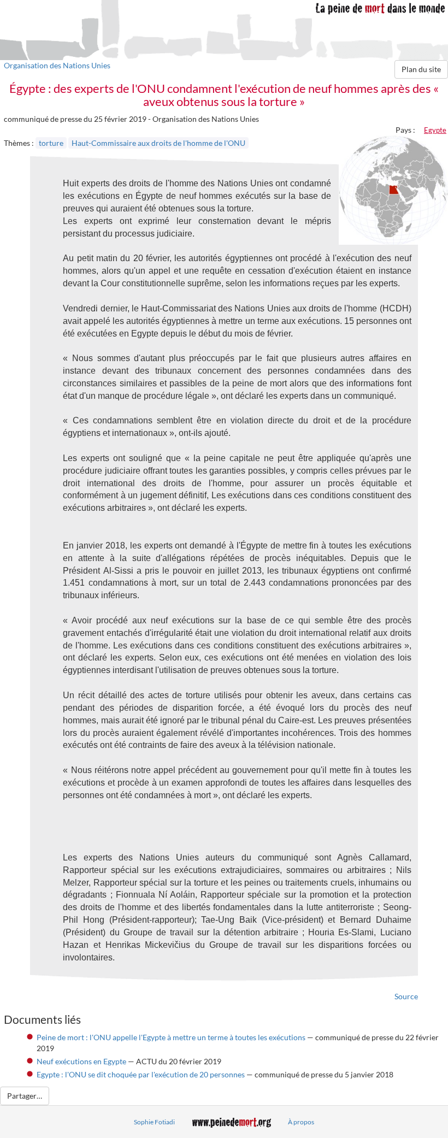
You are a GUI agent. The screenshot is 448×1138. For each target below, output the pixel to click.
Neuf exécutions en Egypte (81, 1061)
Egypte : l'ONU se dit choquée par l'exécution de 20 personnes (141, 1074)
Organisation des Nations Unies (57, 65)
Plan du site (421, 69)
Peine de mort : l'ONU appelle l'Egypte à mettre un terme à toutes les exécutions (171, 1037)
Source (406, 996)
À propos (301, 1122)
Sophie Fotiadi (154, 1122)
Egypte (435, 130)
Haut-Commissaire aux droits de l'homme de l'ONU (158, 143)
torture (51, 143)
